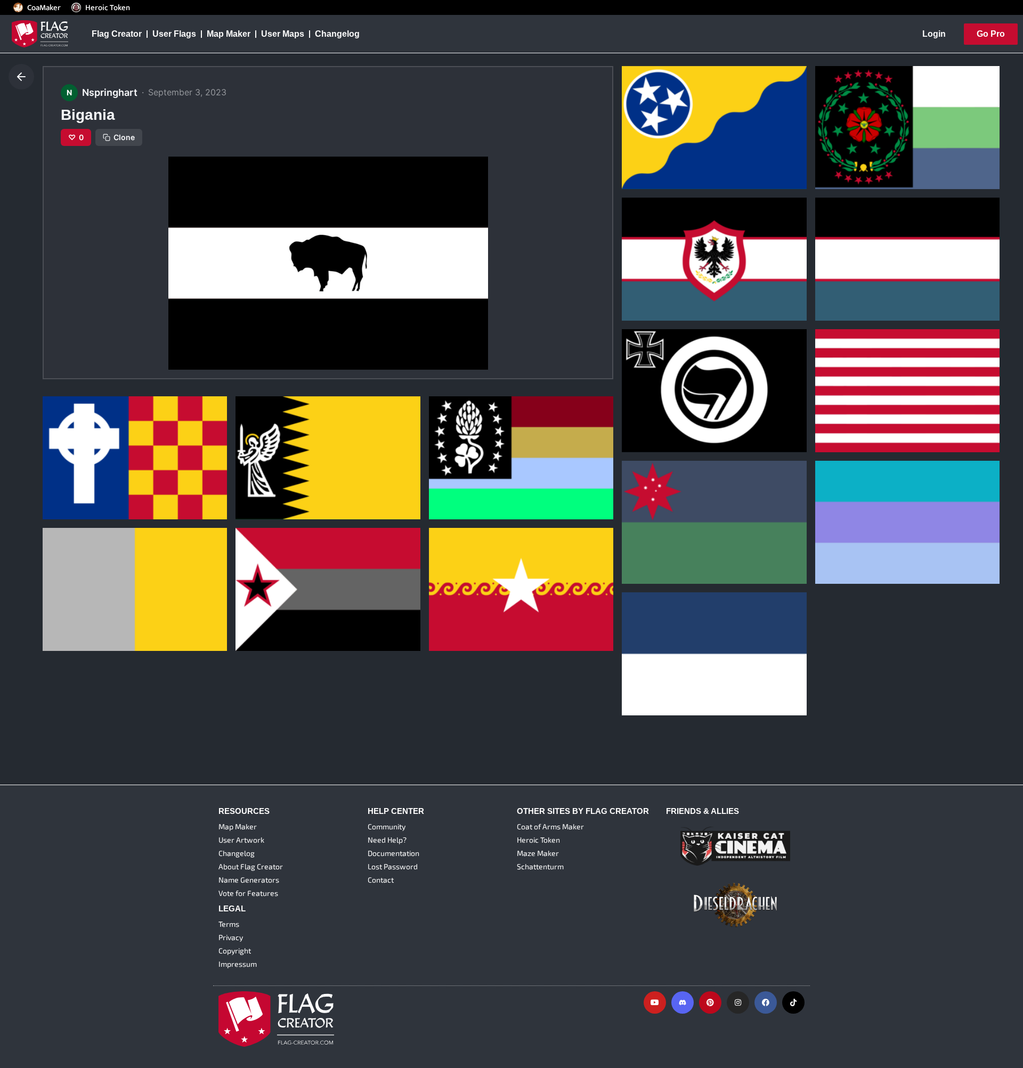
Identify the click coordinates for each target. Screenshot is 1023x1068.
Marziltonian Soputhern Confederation (901, 137)
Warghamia (459, 599)
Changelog (337, 33)
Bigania (65, 468)
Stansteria (264, 468)
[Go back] (21, 76)
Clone (124, 137)
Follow (675, 173)
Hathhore (69, 599)
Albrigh (837, 532)
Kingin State (654, 532)
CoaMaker (44, 7)
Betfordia (841, 400)
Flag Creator (117, 33)
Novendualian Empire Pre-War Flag (893, 269)
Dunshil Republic (470, 468)
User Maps (282, 33)
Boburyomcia (656, 137)
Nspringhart (649, 154)
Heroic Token (107, 7)
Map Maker (228, 33)
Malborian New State (671, 663)
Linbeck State (270, 599)
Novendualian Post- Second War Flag (705, 269)
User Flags (174, 33)
